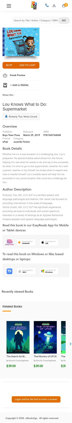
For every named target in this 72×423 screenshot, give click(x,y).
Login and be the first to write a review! (36, 399)
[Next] (70, 343)
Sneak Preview (17, 75)
